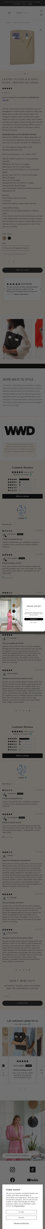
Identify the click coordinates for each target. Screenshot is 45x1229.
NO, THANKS (34, 622)
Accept (21, 1212)
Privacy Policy (20, 1206)
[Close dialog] (43, 599)
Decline (21, 1218)
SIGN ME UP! (33, 619)
